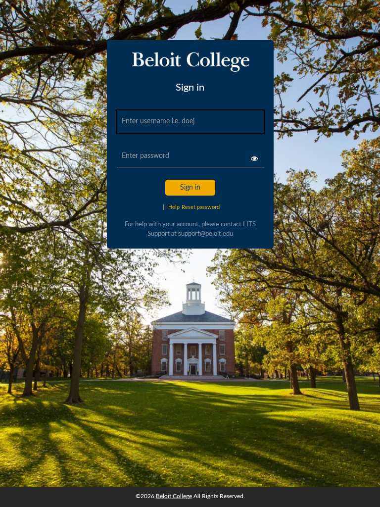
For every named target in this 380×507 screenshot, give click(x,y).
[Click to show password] (254, 158)
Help (171, 207)
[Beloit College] (190, 65)
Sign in (190, 187)
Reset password (201, 207)
